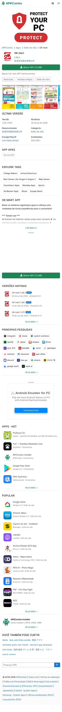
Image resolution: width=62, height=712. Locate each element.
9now (48, 342)
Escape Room (36, 191)
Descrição (8, 79)
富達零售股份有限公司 (24, 61)
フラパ (49, 649)
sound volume (9, 654)
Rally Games (44, 179)
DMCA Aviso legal (35, 681)
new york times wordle (19, 640)
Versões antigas (24, 79)
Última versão (12, 113)
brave (24, 336)
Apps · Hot (9, 426)
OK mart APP (11, 200)
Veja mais (30, 321)
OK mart (19, 53)
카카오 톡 (51, 360)
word (38, 348)
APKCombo (7, 47)
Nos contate (51, 681)
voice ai (29, 366)
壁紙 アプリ (37, 640)
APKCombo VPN (29, 686)
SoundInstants (45, 686)
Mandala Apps (28, 185)
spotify (10, 342)
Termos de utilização (50, 677)
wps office (40, 354)
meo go (24, 360)
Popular (8, 495)
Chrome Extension (11, 686)
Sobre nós (33, 677)
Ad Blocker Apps (11, 191)
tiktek (5, 640)
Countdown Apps (11, 185)
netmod (10, 354)
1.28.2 (7, 123)
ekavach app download (41, 645)
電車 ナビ (39, 649)
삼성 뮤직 (11, 348)
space (23, 342)
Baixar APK (33, 67)
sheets (37, 360)
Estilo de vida (43, 79)
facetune (25, 354)
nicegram (11, 336)
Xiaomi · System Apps (25, 690)
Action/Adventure (29, 173)
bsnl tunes (7, 649)
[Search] (57, 665)
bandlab (25, 348)
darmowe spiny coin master (15, 645)
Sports (41, 185)
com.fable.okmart (10, 140)
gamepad (51, 348)
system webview (41, 336)
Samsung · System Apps (14, 695)
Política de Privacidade (15, 681)
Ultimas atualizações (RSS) (40, 695)
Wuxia (24, 191)
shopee (35, 342)
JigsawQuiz (8, 690)
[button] (53, 3)
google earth (13, 366)
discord (10, 360)
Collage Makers (10, 173)
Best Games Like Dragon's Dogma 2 (20, 179)
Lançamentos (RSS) (12, 699)
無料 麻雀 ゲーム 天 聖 (24, 649)
